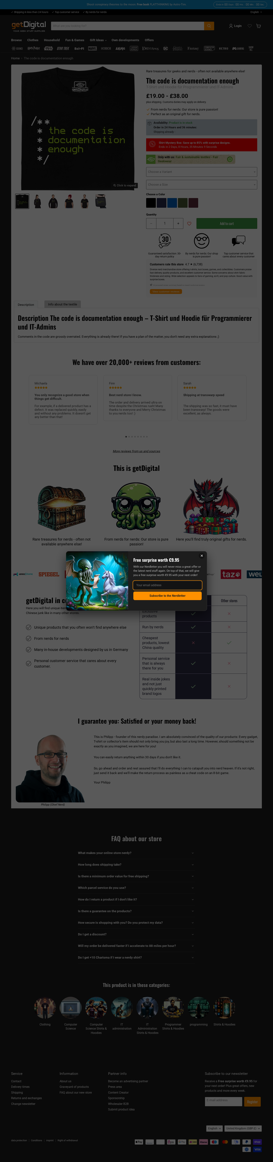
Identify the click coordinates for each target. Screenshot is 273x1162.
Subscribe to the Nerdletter (168, 596)
